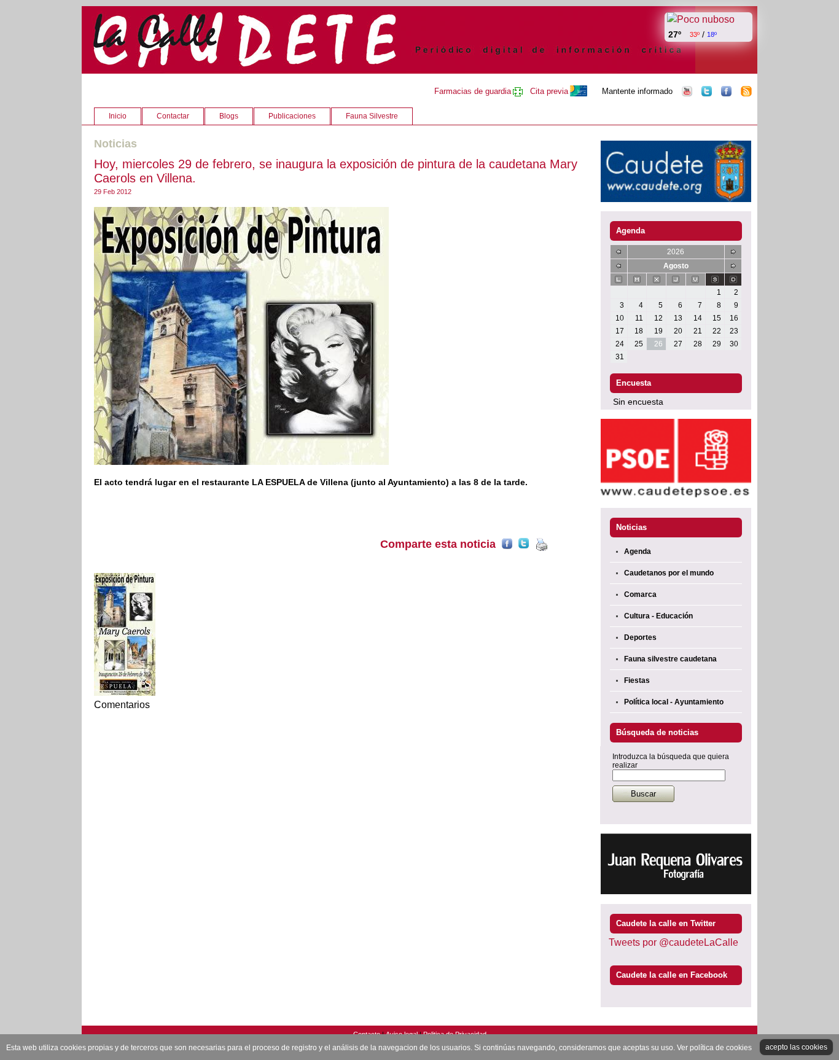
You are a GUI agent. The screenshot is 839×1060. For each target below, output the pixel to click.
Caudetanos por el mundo (669, 573)
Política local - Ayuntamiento (674, 702)
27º (674, 34)
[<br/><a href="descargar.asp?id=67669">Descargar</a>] (338, 336)
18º (712, 34)
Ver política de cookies (714, 1047)
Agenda (637, 551)
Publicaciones (292, 116)
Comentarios (122, 705)
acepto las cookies (796, 1047)
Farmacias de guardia (472, 91)
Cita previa (549, 91)
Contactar (173, 116)
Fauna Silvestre (372, 116)
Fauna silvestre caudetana (670, 659)
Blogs (228, 116)
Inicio (118, 116)
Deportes (640, 637)
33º (695, 34)
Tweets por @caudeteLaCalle (673, 942)
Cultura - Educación (658, 616)
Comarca (640, 594)
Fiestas (637, 680)
